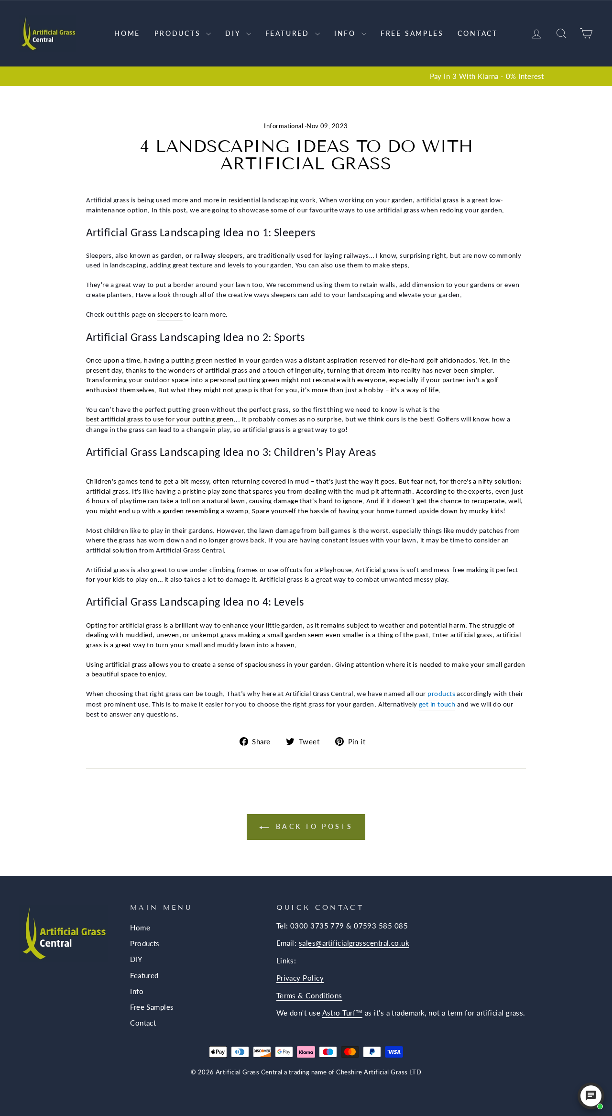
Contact (478, 33)
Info (346, 33)
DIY (234, 33)
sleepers (170, 315)
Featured (289, 33)
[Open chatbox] (591, 1096)
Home (127, 33)
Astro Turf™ (342, 1012)
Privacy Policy (300, 977)
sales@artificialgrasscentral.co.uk (354, 943)
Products (179, 33)
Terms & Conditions (309, 995)
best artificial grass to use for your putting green (160, 419)
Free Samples (412, 33)
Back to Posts (313, 826)
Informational (283, 126)
